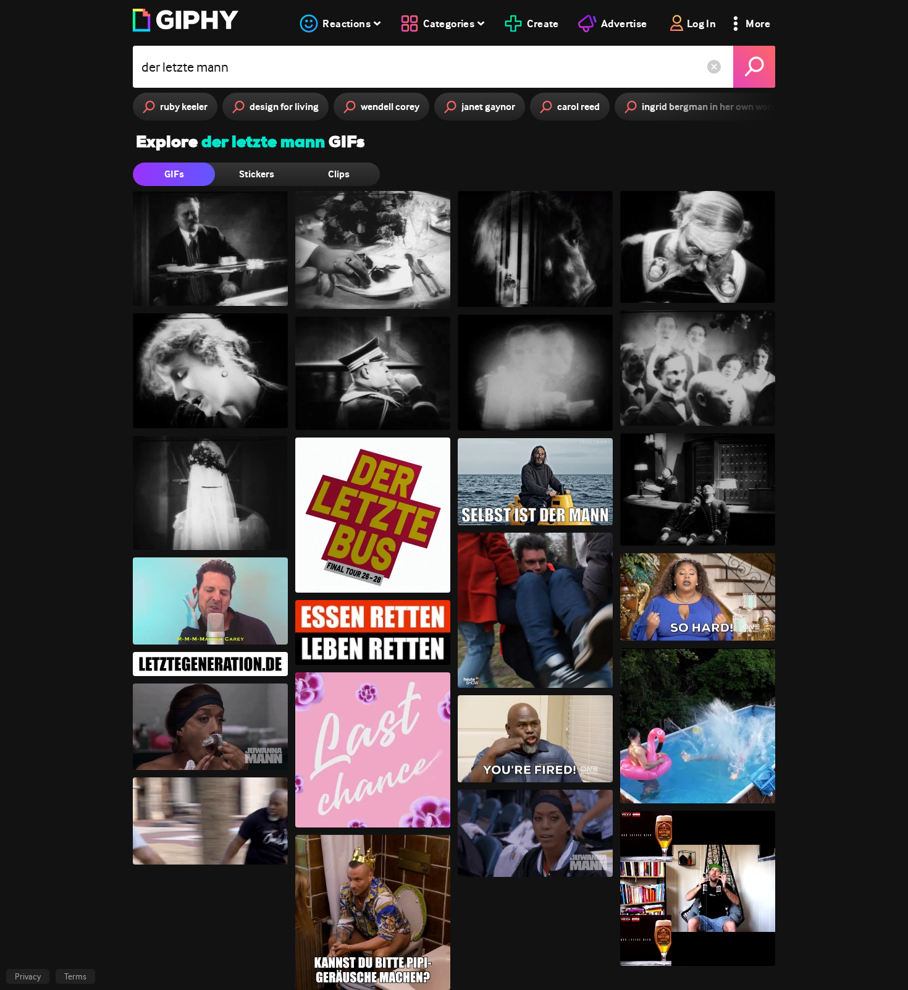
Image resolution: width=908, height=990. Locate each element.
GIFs (174, 174)
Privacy (28, 976)
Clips (339, 174)
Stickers (256, 174)
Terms (75, 976)
